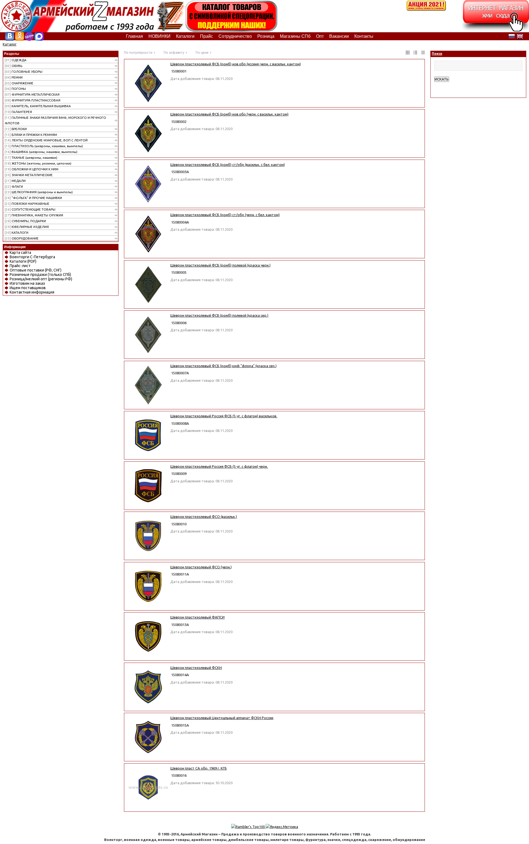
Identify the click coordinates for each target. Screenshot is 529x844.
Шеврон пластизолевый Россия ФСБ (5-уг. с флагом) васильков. (223, 416)
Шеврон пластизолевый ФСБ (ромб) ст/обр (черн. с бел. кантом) (225, 215)
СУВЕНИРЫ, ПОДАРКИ (25, 221)
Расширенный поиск (451, 85)
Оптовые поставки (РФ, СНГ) (35, 270)
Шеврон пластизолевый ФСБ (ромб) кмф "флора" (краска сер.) (223, 366)
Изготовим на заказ (27, 283)
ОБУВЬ (13, 66)
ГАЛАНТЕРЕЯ (18, 112)
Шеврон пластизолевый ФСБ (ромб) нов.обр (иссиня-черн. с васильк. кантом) (235, 64)
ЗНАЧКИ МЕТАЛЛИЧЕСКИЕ (29, 175)
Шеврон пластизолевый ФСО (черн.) (201, 567)
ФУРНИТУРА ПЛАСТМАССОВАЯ (32, 100)
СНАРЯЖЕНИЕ (19, 83)
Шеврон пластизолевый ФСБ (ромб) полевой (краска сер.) (219, 315)
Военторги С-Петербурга (32, 257)
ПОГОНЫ (15, 88)
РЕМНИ (14, 77)
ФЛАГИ (14, 186)
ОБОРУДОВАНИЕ (22, 238)
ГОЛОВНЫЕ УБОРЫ (23, 71)
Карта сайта (20, 252)
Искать (442, 79)
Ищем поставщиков (28, 288)
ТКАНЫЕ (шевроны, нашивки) (31, 157)
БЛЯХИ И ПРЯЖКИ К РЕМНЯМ (31, 134)
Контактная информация (32, 292)
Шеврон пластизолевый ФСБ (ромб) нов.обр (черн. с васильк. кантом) (229, 114)
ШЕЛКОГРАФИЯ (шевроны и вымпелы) (39, 192)
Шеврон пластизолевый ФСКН (196, 668)
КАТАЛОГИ (16, 232)
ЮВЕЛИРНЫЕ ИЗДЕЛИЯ (27, 227)
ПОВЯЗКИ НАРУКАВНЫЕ (27, 203)
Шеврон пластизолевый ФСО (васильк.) (203, 516)
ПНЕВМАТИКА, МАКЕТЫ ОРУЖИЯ (34, 215)
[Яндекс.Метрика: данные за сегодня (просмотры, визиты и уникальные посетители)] (282, 826)
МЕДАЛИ (15, 180)
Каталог (10, 44)
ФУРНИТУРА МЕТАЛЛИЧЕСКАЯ (32, 94)
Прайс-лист (20, 266)
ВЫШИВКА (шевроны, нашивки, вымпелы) (41, 152)
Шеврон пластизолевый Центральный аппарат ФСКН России (221, 718)
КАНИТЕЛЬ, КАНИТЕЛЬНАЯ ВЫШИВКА (38, 106)
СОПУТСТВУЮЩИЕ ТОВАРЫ (30, 209)
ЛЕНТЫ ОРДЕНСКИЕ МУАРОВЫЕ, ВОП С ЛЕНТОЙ (46, 140)
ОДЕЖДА (15, 60)
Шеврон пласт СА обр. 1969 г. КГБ (198, 768)
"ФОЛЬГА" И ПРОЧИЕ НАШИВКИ (33, 198)
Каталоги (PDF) (23, 261)
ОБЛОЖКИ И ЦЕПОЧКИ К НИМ (31, 169)
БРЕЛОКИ (16, 129)
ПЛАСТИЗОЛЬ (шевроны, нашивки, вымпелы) (44, 146)
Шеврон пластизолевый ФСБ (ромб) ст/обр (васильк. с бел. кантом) (227, 164)
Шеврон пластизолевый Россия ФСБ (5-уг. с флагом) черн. (219, 466)
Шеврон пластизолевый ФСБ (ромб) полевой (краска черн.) (220, 265)
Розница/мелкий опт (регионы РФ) (41, 279)
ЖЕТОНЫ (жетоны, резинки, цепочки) (38, 163)
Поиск (437, 53)
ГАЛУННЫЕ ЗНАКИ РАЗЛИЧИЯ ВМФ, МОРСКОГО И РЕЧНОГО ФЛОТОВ (55, 120)
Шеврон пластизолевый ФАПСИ (197, 617)
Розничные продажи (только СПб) (40, 274)
